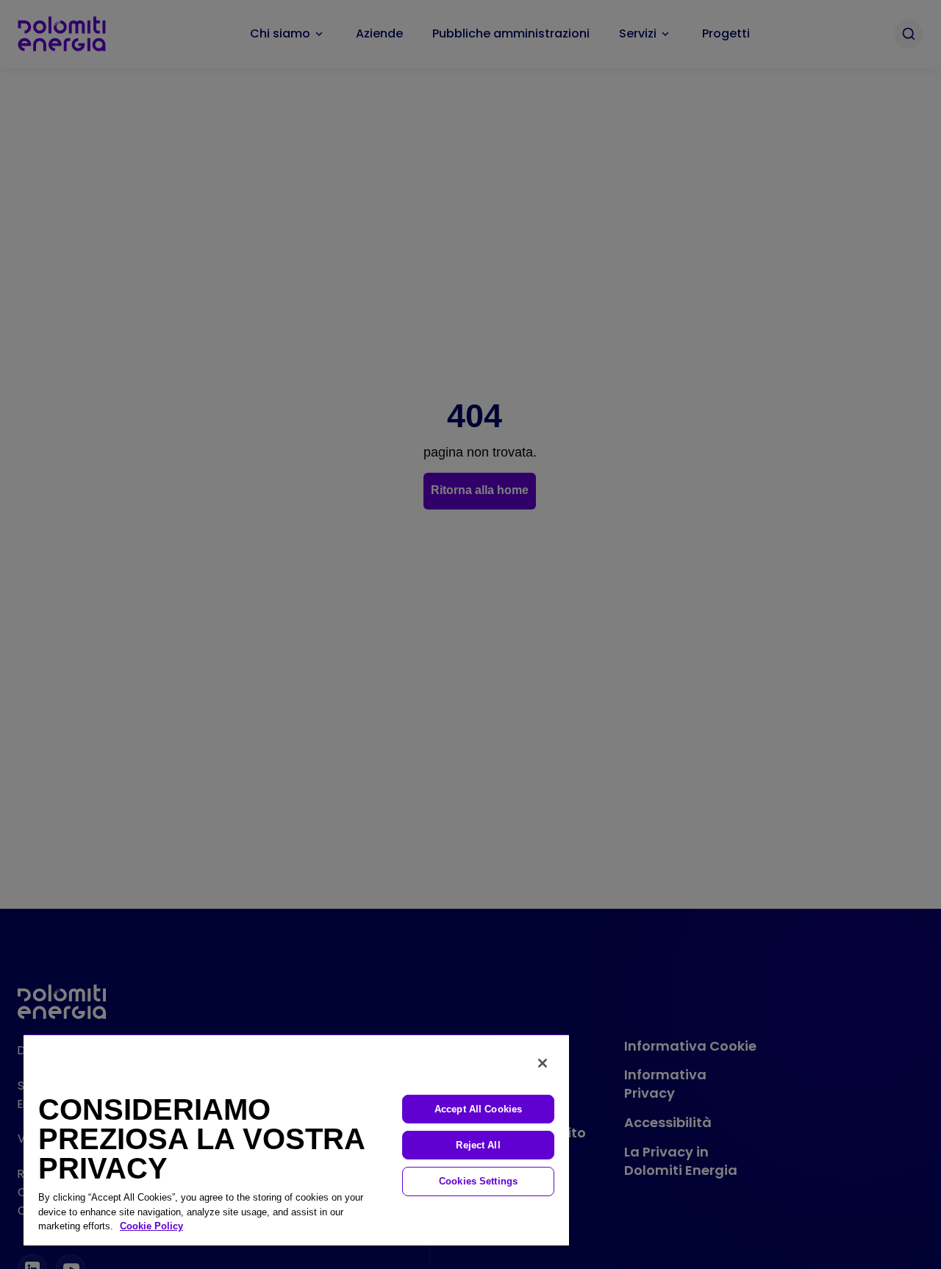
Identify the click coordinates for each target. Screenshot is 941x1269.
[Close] (542, 1063)
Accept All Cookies (478, 1109)
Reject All (478, 1145)
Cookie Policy (151, 1226)
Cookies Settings (478, 1181)
